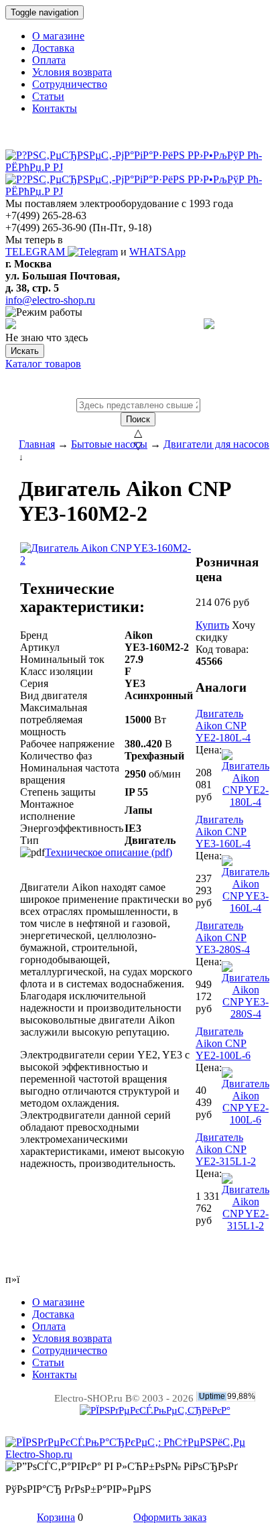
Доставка (53, 48)
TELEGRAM (36, 251)
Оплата (49, 60)
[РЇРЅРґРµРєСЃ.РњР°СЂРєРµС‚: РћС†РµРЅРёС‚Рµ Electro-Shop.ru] (138, 1454)
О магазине (58, 36)
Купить (212, 625)
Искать (25, 351)
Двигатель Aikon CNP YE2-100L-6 (223, 1043)
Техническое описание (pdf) (108, 852)
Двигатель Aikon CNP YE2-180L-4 (223, 725)
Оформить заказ (169, 1517)
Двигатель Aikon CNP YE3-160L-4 (223, 831)
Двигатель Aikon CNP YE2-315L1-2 (226, 1149)
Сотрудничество (69, 84)
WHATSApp (157, 251)
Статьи (48, 96)
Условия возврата (72, 72)
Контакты (54, 108)
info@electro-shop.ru (50, 300)
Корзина (56, 1517)
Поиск (138, 419)
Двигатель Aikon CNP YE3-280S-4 (223, 937)
